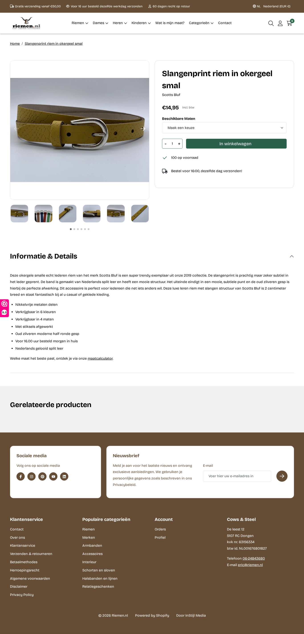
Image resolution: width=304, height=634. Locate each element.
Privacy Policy (22, 595)
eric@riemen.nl (250, 565)
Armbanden (92, 545)
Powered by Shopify (152, 615)
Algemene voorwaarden (30, 578)
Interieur (89, 562)
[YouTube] (53, 476)
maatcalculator (100, 358)
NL (273, 6)
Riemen (88, 529)
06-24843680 (254, 558)
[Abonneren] (282, 476)
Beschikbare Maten (178, 118)
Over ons (17, 537)
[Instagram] (31, 476)
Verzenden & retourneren (31, 554)
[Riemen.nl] (26, 23)
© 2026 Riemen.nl (113, 615)
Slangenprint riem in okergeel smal (54, 43)
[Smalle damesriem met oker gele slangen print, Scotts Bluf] (79, 130)
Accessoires (92, 554)
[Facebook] (20, 476)
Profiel (160, 537)
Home (15, 43)
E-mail (208, 465)
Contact (17, 529)
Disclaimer (18, 586)
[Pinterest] (42, 476)
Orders (160, 529)
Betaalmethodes (23, 562)
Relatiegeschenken (98, 586)
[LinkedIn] (64, 476)
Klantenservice (22, 545)
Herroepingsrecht (24, 570)
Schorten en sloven (98, 570)
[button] (271, 23)
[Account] (280, 23)
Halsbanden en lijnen (100, 578)
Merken (88, 537)
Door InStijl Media (191, 615)
